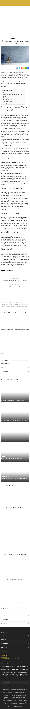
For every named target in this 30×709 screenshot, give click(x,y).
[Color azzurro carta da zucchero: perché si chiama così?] (8, 321)
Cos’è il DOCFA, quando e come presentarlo (15, 507)
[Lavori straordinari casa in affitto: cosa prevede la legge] (15, 432)
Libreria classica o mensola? (9, 97)
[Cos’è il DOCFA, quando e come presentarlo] (15, 498)
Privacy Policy (4, 655)
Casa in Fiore (15, 367)
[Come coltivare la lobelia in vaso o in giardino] (15, 521)
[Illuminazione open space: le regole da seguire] (22, 321)
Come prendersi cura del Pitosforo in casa (15, 579)
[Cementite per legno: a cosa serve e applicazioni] (15, 392)
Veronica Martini (4, 68)
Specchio (5, 96)
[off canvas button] (2, 2)
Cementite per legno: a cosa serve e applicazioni (12, 400)
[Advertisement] (15, 21)
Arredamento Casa (10, 270)
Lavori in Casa (15, 375)
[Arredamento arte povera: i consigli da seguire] (8, 342)
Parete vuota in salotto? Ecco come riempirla (13, 94)
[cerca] (27, 2)
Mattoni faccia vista (7, 101)
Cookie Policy (4, 657)
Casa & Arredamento (15, 38)
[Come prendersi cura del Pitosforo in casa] (15, 569)
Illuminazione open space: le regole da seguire (15, 602)
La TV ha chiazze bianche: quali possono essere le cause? (14, 420)
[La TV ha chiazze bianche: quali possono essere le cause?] (15, 412)
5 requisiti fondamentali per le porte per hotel (15, 286)
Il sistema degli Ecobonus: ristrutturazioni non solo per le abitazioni (15, 280)
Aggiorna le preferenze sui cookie (10, 658)
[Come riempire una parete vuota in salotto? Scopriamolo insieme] (15, 55)
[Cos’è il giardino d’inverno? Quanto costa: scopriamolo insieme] (15, 472)
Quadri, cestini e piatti (8, 99)
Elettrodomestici (15, 371)
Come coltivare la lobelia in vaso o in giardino (15, 531)
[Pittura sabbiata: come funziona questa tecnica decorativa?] (15, 452)
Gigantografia (6, 103)
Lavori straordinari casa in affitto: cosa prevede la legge (14, 440)
